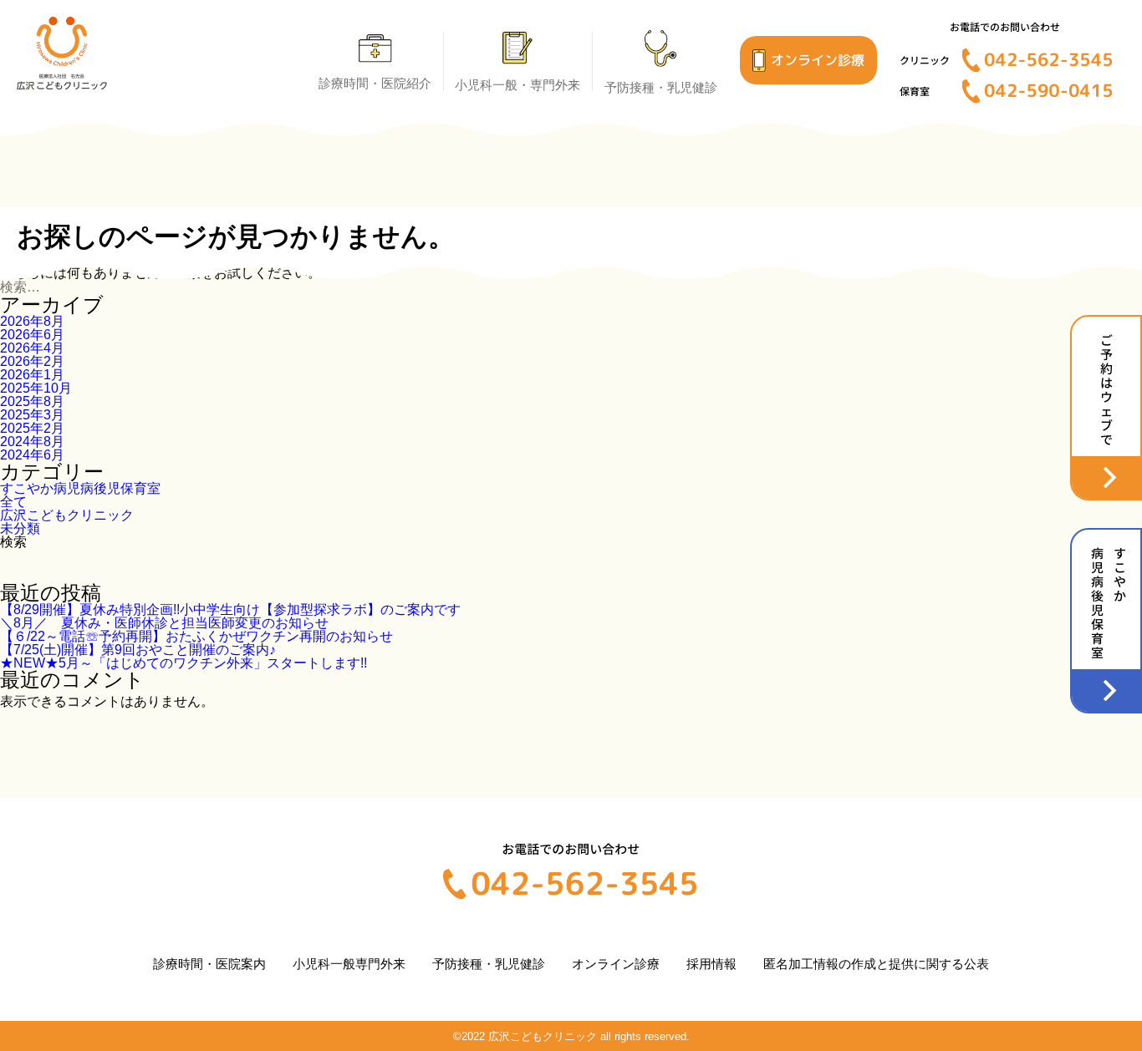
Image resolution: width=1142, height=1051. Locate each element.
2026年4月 (32, 348)
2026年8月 (32, 321)
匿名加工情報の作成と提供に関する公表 (876, 964)
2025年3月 (32, 415)
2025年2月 (32, 428)
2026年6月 (32, 334)
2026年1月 (32, 375)
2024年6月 (32, 455)
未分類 (20, 528)
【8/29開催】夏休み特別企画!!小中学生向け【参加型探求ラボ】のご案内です (230, 609)
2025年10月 (36, 388)
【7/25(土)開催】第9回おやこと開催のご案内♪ (138, 649)
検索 (13, 542)
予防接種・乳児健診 (488, 964)
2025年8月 (32, 401)
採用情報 (711, 964)
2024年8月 (32, 441)
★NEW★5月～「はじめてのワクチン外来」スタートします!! (183, 663)
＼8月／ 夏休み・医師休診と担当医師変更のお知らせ (171, 623)
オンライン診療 (616, 964)
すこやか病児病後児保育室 (80, 488)
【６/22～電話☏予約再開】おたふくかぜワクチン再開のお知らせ (196, 636)
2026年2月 (32, 361)
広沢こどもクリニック (67, 515)
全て (13, 502)
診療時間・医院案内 (209, 964)
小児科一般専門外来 (349, 964)
